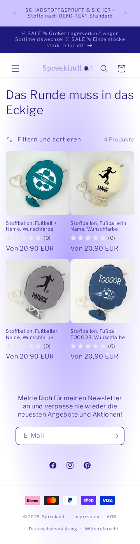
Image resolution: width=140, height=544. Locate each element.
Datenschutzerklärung (53, 529)
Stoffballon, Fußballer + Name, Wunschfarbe (33, 334)
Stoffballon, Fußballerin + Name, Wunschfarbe (100, 226)
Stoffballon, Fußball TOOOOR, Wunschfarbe (97, 334)
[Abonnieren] (115, 436)
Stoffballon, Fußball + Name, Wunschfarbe (31, 226)
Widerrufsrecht (102, 529)
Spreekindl (54, 516)
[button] (15, 68)
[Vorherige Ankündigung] (14, 12)
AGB (112, 516)
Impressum (86, 516)
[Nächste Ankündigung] (125, 12)
